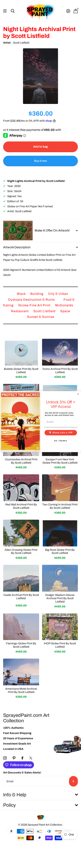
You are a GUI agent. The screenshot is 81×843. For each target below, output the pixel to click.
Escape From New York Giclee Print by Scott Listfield (59, 461)
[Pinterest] (14, 758)
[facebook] (22, 758)
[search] (13, 11)
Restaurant (20, 311)
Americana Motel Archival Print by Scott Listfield (21, 690)
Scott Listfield (21, 42)
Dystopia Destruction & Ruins (32, 299)
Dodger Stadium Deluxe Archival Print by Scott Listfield (60, 598)
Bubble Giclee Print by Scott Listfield (21, 370)
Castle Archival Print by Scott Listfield (21, 597)
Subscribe (73, 781)
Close (40, 795)
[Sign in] (68, 11)
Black (21, 293)
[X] (30, 758)
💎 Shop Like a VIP (61, 432)
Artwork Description (16, 247)
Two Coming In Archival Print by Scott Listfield (59, 506)
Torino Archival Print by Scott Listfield (60, 370)
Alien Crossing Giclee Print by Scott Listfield (21, 551)
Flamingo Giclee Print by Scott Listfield (21, 645)
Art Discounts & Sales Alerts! (22, 772)
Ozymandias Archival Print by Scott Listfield (21, 461)
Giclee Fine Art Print (34, 305)
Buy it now (40, 160)
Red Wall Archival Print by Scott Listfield (21, 506)
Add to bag (40, 146)
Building (37, 293)
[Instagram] (5, 758)
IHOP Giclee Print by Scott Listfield (60, 645)
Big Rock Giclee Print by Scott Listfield (60, 551)
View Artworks (5, 11)
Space (65, 311)
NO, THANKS (60, 441)
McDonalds (64, 305)
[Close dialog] (78, 393)
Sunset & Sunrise (40, 316)
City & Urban (58, 293)
